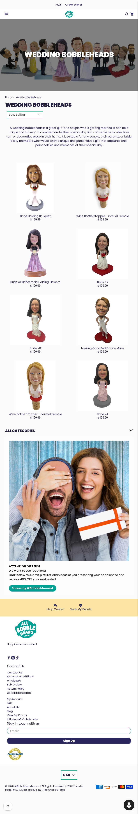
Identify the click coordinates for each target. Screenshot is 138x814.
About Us (13, 707)
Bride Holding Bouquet (35, 216)
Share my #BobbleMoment (32, 588)
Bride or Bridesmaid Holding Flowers (35, 282)
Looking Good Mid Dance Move (102, 348)
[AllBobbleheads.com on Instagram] (13, 658)
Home (8, 97)
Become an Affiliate (20, 676)
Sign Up (69, 741)
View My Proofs (17, 715)
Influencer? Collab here (22, 719)
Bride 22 (102, 282)
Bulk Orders (14, 684)
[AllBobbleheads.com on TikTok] (17, 658)
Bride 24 (102, 414)
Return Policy (15, 688)
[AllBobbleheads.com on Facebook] (8, 658)
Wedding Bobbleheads (29, 97)
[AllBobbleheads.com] (69, 14)
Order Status (73, 4)
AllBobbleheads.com (26, 786)
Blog (10, 711)
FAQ (58, 4)
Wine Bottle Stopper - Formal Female (35, 414)
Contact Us (14, 672)
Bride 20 (35, 348)
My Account (15, 699)
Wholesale (14, 680)
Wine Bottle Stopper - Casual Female (102, 216)
